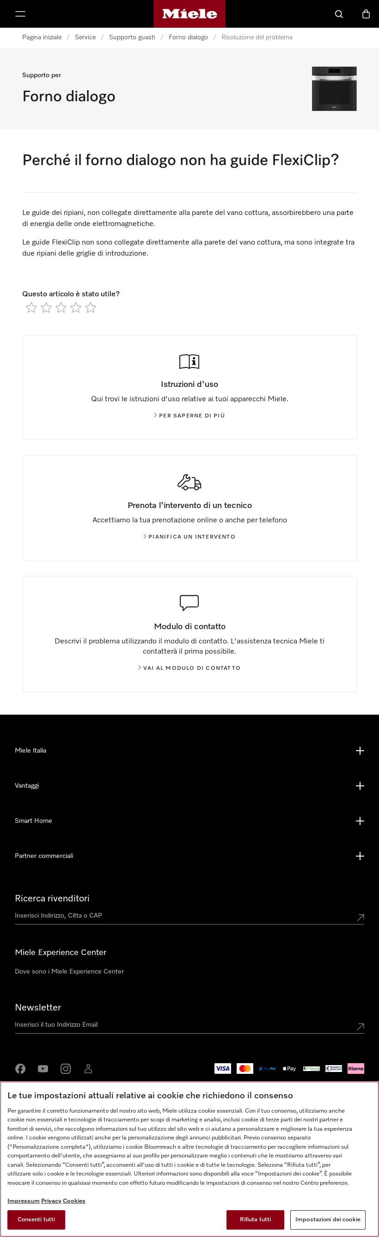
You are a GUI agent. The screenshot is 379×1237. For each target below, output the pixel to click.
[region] (189, 1159)
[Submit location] (360, 917)
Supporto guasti (132, 37)
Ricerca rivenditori (52, 898)
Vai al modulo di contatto (192, 668)
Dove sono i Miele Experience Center (69, 971)
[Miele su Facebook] (20, 1068)
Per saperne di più (192, 416)
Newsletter (38, 1007)
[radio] (31, 307)
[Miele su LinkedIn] (88, 1068)
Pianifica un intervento (192, 537)
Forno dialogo (188, 37)
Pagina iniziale (41, 37)
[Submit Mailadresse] (360, 1026)
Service (85, 37)
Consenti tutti (36, 1220)
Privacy (51, 1201)
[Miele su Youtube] (43, 1068)
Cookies (74, 1201)
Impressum (23, 1201)
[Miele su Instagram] (65, 1068)
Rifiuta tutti (255, 1220)
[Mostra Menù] (20, 13)
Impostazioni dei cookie (328, 1220)
